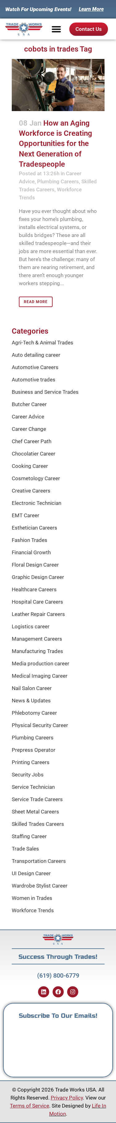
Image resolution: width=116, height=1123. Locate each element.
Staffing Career (29, 836)
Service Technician (33, 787)
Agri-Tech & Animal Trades (42, 342)
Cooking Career (30, 466)
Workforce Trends (33, 910)
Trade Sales (25, 849)
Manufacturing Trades (37, 651)
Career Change (29, 429)
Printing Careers (30, 762)
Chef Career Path (31, 441)
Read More (36, 302)
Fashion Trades (29, 540)
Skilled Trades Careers (38, 824)
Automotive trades (33, 379)
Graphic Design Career (38, 577)
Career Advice (28, 417)
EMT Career (25, 515)
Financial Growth (31, 552)
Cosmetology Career (36, 478)
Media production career (40, 663)
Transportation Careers (39, 861)
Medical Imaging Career (39, 676)
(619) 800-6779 (58, 975)
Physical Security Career (40, 725)
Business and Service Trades (45, 392)
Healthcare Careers (34, 589)
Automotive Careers (35, 367)
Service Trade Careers (37, 799)
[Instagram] (72, 991)
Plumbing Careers (58, 181)
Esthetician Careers (34, 528)
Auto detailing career (36, 355)
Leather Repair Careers (38, 614)
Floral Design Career (35, 565)
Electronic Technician (36, 503)
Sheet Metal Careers (35, 812)
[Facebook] (58, 991)
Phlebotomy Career (34, 713)
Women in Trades (32, 898)
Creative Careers (31, 491)
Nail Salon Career (32, 688)
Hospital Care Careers (37, 602)
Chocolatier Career (33, 454)
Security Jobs (28, 775)
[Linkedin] (43, 991)
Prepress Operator (33, 750)
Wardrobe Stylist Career (39, 886)
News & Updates (31, 700)
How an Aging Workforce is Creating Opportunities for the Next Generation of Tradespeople (55, 143)
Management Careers (37, 639)
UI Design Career (31, 873)
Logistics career (30, 626)
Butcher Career (29, 404)
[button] (56, 29)
